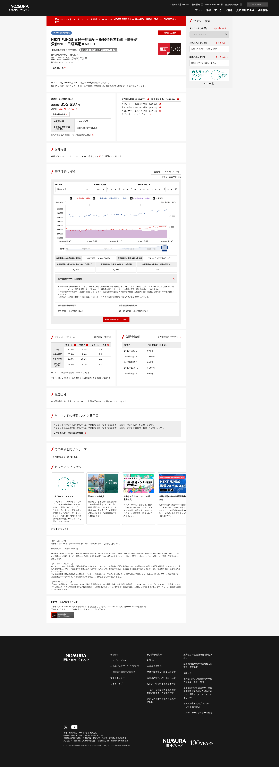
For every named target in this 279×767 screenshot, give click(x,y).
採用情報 (196, 4)
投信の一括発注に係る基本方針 (161, 684)
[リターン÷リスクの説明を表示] (108, 345)
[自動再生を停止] (66, 529)
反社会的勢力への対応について (161, 678)
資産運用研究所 (232, 4)
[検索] (226, 34)
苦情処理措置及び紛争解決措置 (161, 672)
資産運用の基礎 (245, 10)
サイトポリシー (117, 678)
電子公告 (188, 673)
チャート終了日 (144, 184)
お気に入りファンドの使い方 (126, 666)
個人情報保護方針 (155, 654)
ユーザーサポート (118, 660)
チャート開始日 (100, 184)
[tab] (52, 529)
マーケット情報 (223, 10)
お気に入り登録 (170, 33)
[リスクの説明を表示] (87, 345)
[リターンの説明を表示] (75, 345)
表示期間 (58, 184)
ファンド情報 (203, 10)
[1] (248, 4)
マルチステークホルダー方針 (197, 712)
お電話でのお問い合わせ (124, 672)
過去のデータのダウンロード (116, 319)
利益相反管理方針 (155, 666)
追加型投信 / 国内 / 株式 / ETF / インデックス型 (99, 50)
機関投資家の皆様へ (180, 4)
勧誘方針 (151, 660)
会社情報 (263, 10)
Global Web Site (212, 4)
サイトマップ (116, 683)
